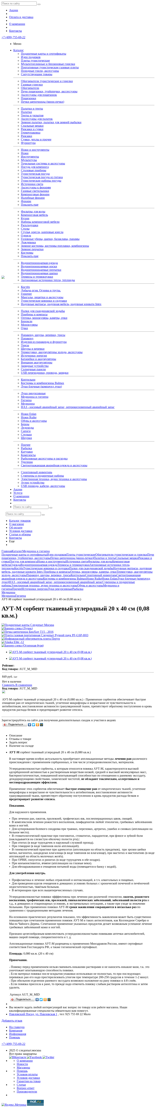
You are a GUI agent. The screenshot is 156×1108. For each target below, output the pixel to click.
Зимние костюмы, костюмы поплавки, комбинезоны (55, 245)
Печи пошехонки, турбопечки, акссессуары (49, 91)
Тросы (25, 345)
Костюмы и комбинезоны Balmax (42, 383)
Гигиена (26, 400)
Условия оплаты (27, 1074)
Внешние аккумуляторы (36, 362)
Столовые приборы (33, 170)
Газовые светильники (35, 191)
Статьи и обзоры (20, 534)
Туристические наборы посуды (41, 180)
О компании (17, 24)
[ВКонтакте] (30, 724)
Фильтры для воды (33, 211)
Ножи (25, 153)
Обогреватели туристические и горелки (47, 81)
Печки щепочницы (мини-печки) (42, 101)
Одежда (26, 235)
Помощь (14, 1037)
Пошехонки (28, 98)
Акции (13, 10)
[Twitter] (34, 724)
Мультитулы (29, 160)
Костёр (25, 287)
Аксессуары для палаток (37, 118)
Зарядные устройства (35, 365)
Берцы (25, 424)
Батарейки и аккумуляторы (38, 359)
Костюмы (27, 252)
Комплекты (28, 455)
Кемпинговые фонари (35, 194)
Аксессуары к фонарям (36, 187)
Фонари (26, 201)
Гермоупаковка (30, 132)
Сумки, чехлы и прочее (36, 139)
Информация (17, 1034)
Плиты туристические (35, 60)
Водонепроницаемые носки (39, 266)
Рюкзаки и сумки (32, 129)
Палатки (26, 112)
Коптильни (28, 379)
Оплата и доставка (21, 17)
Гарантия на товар (29, 1081)
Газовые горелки (32, 84)
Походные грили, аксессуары (40, 70)
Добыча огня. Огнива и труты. (41, 290)
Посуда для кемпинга (35, 166)
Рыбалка (26, 448)
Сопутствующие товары (36, 74)
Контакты (15, 30)
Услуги (17, 492)
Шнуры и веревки (33, 348)
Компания (15, 1030)
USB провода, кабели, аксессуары (43, 486)
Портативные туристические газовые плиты (50, 67)
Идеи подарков (31, 57)
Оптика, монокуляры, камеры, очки (44, 317)
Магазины (23, 1067)
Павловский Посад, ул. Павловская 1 (33, 1014)
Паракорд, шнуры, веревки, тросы (43, 335)
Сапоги (26, 431)
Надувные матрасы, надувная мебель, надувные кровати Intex (61, 304)
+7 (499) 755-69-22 (13, 37)
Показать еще (29, 204)
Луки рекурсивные (33, 393)
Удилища (27, 462)
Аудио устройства (32, 482)
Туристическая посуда (35, 173)
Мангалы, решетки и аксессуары (42, 297)
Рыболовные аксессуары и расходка (44, 458)
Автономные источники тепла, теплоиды (48, 280)
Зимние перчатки (32, 249)
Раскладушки (29, 225)
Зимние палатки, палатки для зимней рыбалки (51, 122)
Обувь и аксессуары (34, 420)
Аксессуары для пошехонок (39, 94)
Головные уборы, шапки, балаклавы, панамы (50, 239)
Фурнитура (28, 142)
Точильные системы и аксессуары (43, 163)
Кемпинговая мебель (34, 215)
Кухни (25, 218)
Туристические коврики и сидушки (44, 300)
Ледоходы (27, 427)
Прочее (25, 444)
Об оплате (15, 527)
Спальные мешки (32, 125)
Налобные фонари (33, 197)
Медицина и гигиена (34, 396)
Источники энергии (34, 355)
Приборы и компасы (34, 314)
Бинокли (26, 321)
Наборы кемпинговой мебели (40, 221)
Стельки (26, 434)
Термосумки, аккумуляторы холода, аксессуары (52, 352)
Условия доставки (20, 531)
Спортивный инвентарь (36, 472)
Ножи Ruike (29, 417)
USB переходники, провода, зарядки (44, 372)
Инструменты (30, 156)
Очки (24, 328)
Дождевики (28, 242)
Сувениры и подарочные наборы (42, 475)
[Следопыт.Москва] (3, 277)
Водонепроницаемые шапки (39, 273)
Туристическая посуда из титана (42, 177)
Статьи (21, 1084)
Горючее (26, 293)
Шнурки (26, 438)
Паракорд (27, 338)
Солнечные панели (33, 369)
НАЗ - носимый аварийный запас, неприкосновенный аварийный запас (68, 407)
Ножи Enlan (28, 414)
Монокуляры (29, 324)
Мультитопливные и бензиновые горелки (48, 64)
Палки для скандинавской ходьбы (43, 311)
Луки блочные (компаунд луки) (41, 386)
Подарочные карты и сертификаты (43, 53)
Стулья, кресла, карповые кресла (42, 232)
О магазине (16, 524)
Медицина (28, 403)
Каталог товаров (20, 520)
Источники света (32, 184)
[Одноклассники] (38, 724)
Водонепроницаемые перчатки (41, 269)
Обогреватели (30, 88)
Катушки (27, 451)
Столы (25, 228)
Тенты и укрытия (32, 115)
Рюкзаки (26, 136)
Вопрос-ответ (25, 1088)
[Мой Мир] (42, 724)
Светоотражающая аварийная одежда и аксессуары (54, 465)
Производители (27, 1091)
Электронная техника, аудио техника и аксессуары (54, 479)
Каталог (18, 50)
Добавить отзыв (12, 1020)
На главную (17, 1027)
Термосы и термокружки (37, 276)
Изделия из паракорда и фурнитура (44, 341)
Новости (22, 1064)
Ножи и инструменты (35, 149)
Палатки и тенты (32, 108)
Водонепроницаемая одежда (39, 263)
